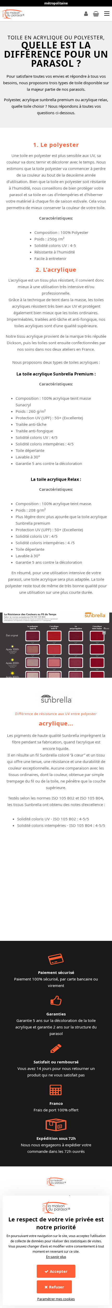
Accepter (58, 1271)
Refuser (56, 1286)
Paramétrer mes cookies (56, 1299)
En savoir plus (56, 1257)
